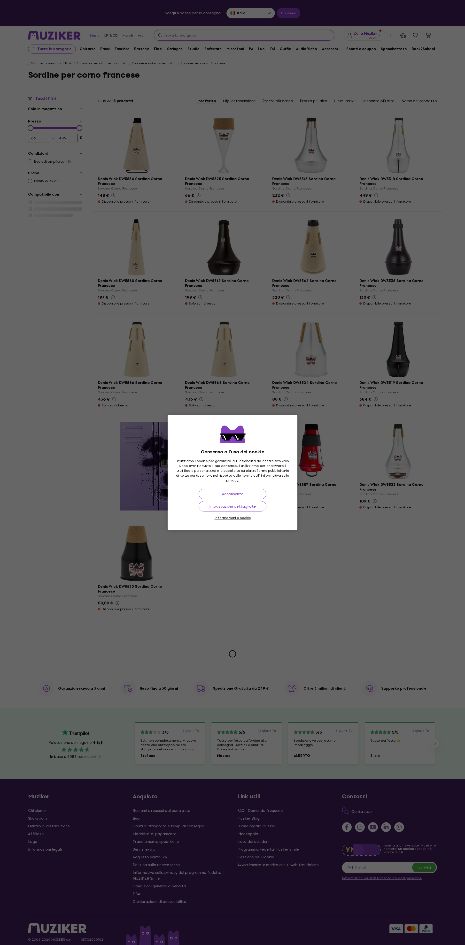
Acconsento (232, 494)
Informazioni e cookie (233, 517)
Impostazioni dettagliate (232, 506)
